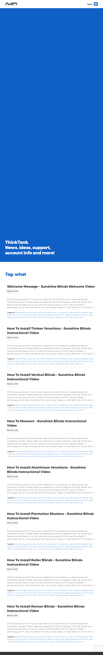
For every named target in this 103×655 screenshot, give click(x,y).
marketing (41, 315)
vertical (65, 317)
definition (78, 312)
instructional (31, 315)
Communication (46, 312)
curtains (71, 312)
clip (38, 312)
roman (9, 317)
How (13, 315)
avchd (27, 312)
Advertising (20, 312)
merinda (55, 315)
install (24, 315)
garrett (85, 312)
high (9, 315)
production (83, 315)
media (48, 315)
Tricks (46, 317)
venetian (58, 317)
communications (60, 312)
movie (62, 315)
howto (18, 315)
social (22, 317)
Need (67, 315)
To (42, 317)
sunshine (28, 317)
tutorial (51, 317)
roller (91, 315)
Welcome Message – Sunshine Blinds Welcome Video (51, 286)
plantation (74, 315)
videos (71, 317)
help (91, 312)
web (76, 317)
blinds (33, 312)
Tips (39, 317)
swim (34, 317)
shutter (16, 317)
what (81, 317)
